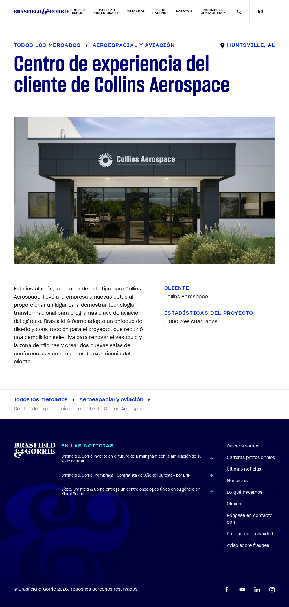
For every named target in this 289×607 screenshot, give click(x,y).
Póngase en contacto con (213, 11)
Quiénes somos (77, 11)
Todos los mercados (41, 400)
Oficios (234, 503)
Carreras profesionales (106, 11)
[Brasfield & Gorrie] (41, 11)
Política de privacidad (250, 533)
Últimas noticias (244, 469)
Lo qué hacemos (160, 11)
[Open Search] (239, 11)
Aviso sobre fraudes (248, 545)
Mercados (136, 11)
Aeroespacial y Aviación (111, 400)
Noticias (184, 11)
